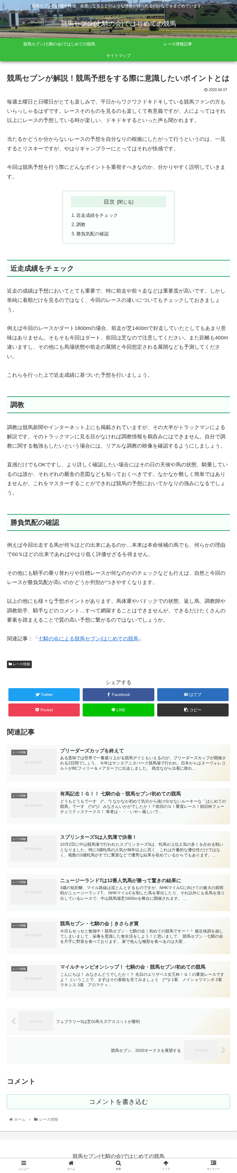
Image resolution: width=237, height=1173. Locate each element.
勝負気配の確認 (92, 233)
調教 (81, 224)
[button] (219, 738)
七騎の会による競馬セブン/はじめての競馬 (88, 639)
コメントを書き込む (118, 1101)
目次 (109, 201)
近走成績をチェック (97, 215)
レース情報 (21, 664)
